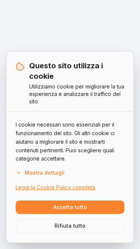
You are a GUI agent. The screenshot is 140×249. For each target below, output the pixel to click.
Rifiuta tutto (70, 225)
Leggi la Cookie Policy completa (55, 187)
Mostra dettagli (45, 172)
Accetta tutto (70, 207)
